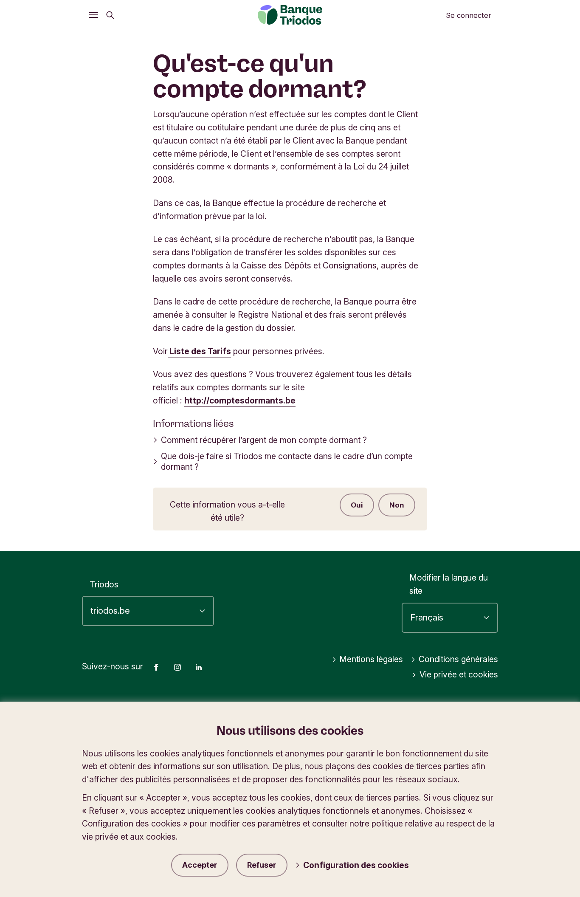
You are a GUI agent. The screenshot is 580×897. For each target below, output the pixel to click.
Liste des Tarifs (199, 351)
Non (396, 505)
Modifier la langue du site (448, 584)
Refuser (261, 864)
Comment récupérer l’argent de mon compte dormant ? (264, 440)
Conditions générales (458, 659)
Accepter (199, 864)
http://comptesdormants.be (240, 400)
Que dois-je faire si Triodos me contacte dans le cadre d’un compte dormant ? (287, 461)
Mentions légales (371, 659)
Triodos (104, 584)
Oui (357, 505)
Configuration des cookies (356, 865)
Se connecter (468, 15)
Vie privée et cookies (459, 674)
